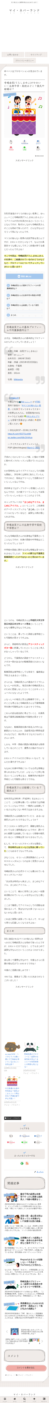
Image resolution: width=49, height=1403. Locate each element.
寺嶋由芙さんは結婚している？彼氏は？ (23, 306)
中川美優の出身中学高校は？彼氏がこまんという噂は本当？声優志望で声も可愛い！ (12, 1093)
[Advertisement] (24, 34)
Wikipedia (18, 379)
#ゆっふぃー (26, 402)
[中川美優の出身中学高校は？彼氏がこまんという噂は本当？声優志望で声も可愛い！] (12, 1081)
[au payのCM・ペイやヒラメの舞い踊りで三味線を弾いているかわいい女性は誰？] (12, 1047)
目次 (23, 276)
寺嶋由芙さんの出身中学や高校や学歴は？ (24, 296)
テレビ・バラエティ (13, 1118)
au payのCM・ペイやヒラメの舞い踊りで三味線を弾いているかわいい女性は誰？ (12, 1059)
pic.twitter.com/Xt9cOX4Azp (20, 437)
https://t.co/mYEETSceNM (19, 434)
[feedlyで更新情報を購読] (22, 1163)
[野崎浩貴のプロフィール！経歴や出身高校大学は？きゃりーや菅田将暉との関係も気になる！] (31, 1047)
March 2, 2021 (33, 448)
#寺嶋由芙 (14, 398)
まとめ (13, 315)
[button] (38, 148)
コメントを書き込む (26, 1367)
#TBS (37, 402)
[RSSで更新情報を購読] (27, 1163)
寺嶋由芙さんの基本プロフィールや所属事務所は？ (24, 286)
